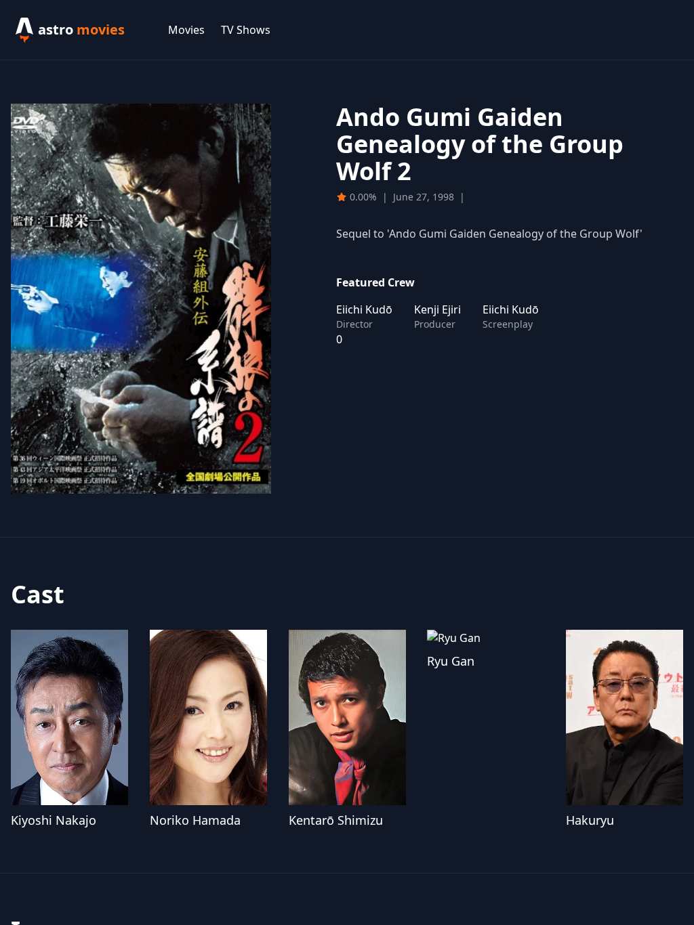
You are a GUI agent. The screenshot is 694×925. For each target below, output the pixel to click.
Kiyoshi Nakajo (53, 820)
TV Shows (245, 29)
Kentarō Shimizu (336, 820)
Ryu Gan (450, 661)
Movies (186, 29)
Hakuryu (590, 820)
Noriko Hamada (195, 820)
